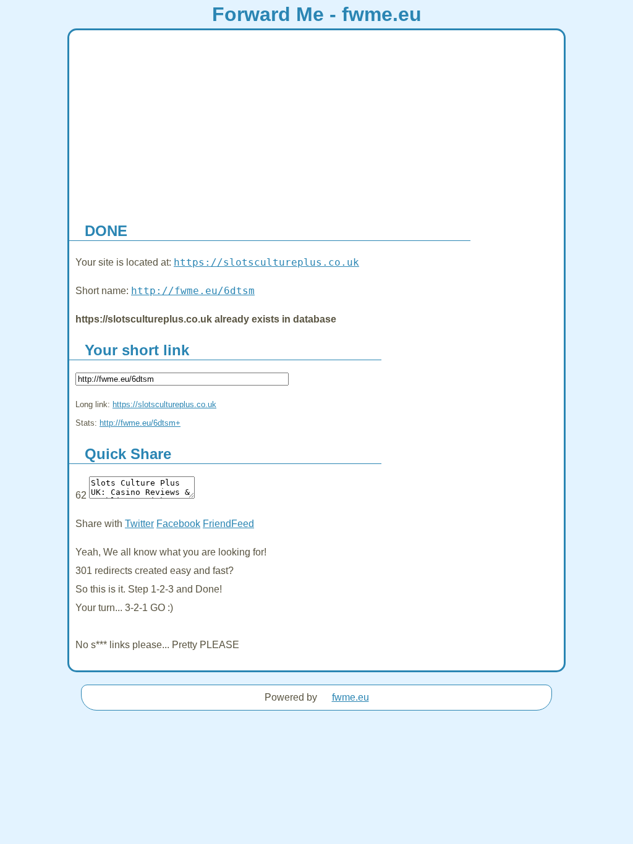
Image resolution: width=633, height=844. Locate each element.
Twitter (139, 523)
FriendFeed (228, 523)
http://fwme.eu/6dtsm (193, 291)
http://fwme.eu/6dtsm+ (140, 423)
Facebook (178, 523)
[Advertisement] (316, 122)
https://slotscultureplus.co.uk (266, 262)
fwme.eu (350, 697)
